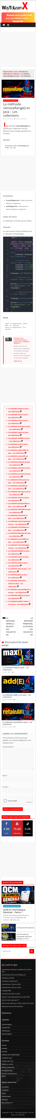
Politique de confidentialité (11, 1055)
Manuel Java (23, 72)
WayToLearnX (8, 72)
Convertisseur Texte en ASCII (11, 984)
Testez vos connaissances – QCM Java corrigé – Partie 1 (22, 341)
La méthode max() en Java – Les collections (16, 668)
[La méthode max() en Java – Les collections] (18, 650)
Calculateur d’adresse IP (10, 981)
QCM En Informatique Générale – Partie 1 (14, 911)
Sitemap (4, 1048)
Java (15, 72)
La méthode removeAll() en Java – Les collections (28, 626)
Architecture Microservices (25, 928)
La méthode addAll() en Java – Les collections (11, 626)
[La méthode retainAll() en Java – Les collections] (18, 704)
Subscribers (17, 830)
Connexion (5, 1090)
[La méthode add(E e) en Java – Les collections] (18, 677)
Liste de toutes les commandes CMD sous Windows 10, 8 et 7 (24, 936)
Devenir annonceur (8, 1067)
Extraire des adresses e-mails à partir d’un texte (18, 1003)
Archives (4, 1051)
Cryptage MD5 (6, 991)
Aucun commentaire (21, 119)
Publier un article (7, 1064)
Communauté (6, 1096)
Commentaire (8, 747)
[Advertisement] (18, 49)
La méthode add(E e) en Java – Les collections (17, 696)
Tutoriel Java (6, 1031)
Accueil (4, 1045)
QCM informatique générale (12, 906)
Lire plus (18, 361)
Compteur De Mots (8, 978)
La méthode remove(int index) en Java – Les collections (17, 583)
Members (5, 1100)
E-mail (5, 787)
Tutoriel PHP (6, 1028)
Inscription (5, 1087)
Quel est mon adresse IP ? (10, 1000)
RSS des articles (7, 1070)
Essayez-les (18, 21)
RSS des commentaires (9, 1074)
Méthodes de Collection (11, 74)
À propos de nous (7, 1061)
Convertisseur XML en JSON (11, 994)
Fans (6, 830)
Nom (5, 775)
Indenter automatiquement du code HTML (16, 997)
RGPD (3, 1076)
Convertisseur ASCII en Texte (11, 987)
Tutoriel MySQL (7, 1024)
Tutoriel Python (7, 1034)
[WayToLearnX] (4, 25)
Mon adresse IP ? (7, 1103)
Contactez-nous (7, 1058)
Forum (4, 1093)
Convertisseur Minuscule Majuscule (14, 975)
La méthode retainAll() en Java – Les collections (17, 723)
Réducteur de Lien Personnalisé (12, 1006)
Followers (28, 830)
